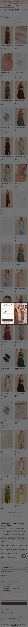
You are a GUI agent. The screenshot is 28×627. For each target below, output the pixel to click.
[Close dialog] (26, 304)
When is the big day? (4, 311)
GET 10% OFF (7, 320)
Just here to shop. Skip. (7, 322)
